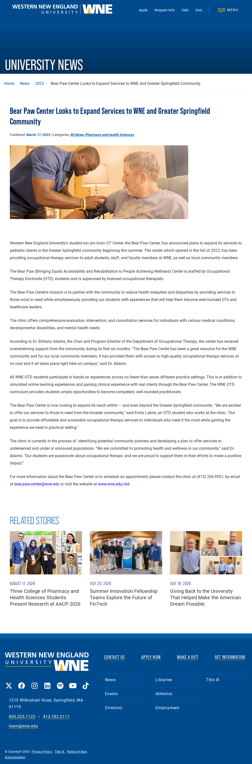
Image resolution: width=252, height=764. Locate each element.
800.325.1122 (22, 716)
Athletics (164, 693)
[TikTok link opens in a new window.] (86, 682)
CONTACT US (114, 657)
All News (77, 134)
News (25, 83)
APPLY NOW (151, 657)
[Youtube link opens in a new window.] (73, 682)
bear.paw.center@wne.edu (36, 483)
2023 (39, 83)
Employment (167, 707)
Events (111, 693)
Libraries (164, 679)
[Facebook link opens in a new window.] (22, 682)
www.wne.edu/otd (113, 483)
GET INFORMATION (230, 657)
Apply (143, 10)
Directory (113, 707)
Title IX (213, 679)
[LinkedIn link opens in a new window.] (47, 682)
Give (198, 10)
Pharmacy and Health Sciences (109, 134)
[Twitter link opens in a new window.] (9, 682)
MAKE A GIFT (187, 657)
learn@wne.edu (23, 726)
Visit (185, 10)
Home (9, 83)
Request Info (165, 10)
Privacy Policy (42, 751)
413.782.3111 (56, 716)
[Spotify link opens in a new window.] (60, 682)
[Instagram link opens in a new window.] (34, 682)
